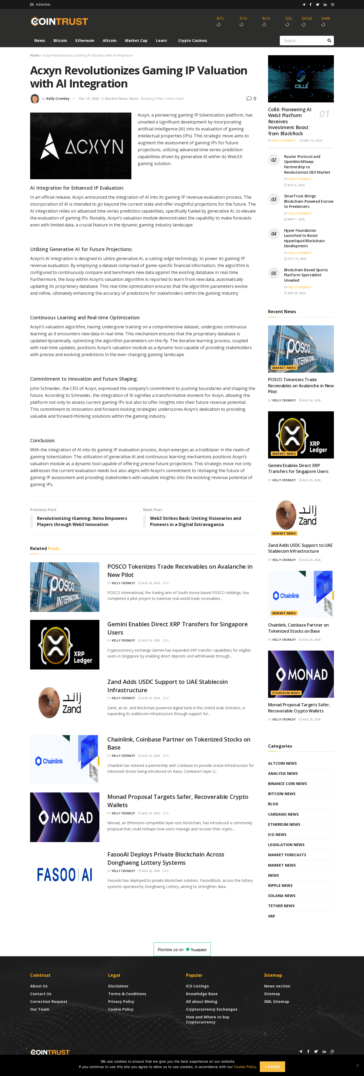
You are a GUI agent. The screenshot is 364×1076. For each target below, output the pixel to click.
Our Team (39, 1009)
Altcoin (109, 40)
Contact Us (40, 993)
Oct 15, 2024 (296, 259)
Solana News (282, 895)
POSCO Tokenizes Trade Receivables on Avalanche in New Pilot (301, 385)
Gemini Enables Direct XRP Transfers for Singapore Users (298, 468)
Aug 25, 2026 (150, 640)
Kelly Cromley (58, 98)
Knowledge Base (202, 993)
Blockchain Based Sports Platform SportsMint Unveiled (306, 275)
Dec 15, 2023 (89, 98)
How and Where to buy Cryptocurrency (207, 1019)
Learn (161, 40)
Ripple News (280, 885)
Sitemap (272, 993)
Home (34, 55)
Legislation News (286, 844)
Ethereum (84, 40)
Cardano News (283, 814)
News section (277, 986)
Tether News (281, 905)
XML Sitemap (276, 1001)
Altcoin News (282, 763)
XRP (271, 916)
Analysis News (283, 773)
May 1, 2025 (296, 219)
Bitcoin (60, 40)
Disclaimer (118, 986)
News (39, 40)
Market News (116, 98)
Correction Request (48, 1001)
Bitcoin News (282, 793)
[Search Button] (329, 40)
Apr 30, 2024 (296, 293)
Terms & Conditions (127, 993)
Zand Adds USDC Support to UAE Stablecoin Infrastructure (300, 548)
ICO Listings (197, 986)
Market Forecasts (287, 854)
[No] (357, 1065)
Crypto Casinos (192, 40)
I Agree (272, 1066)
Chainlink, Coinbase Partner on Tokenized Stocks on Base (298, 628)
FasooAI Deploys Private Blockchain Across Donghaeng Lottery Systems (165, 858)
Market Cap (136, 40)
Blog (273, 803)
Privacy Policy (121, 1001)
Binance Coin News (287, 783)
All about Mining (201, 1001)
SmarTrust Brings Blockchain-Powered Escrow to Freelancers (308, 201)
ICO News (277, 834)
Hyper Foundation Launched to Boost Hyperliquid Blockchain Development (304, 238)
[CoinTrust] (50, 1051)
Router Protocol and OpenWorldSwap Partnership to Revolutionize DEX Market (307, 164)
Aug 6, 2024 (295, 185)
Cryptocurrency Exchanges (211, 1009)
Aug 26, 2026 (150, 583)
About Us (39, 986)
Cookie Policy (121, 1009)
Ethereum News (286, 693)
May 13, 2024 (312, 140)
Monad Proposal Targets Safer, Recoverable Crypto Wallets (299, 708)
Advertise (43, 4)
